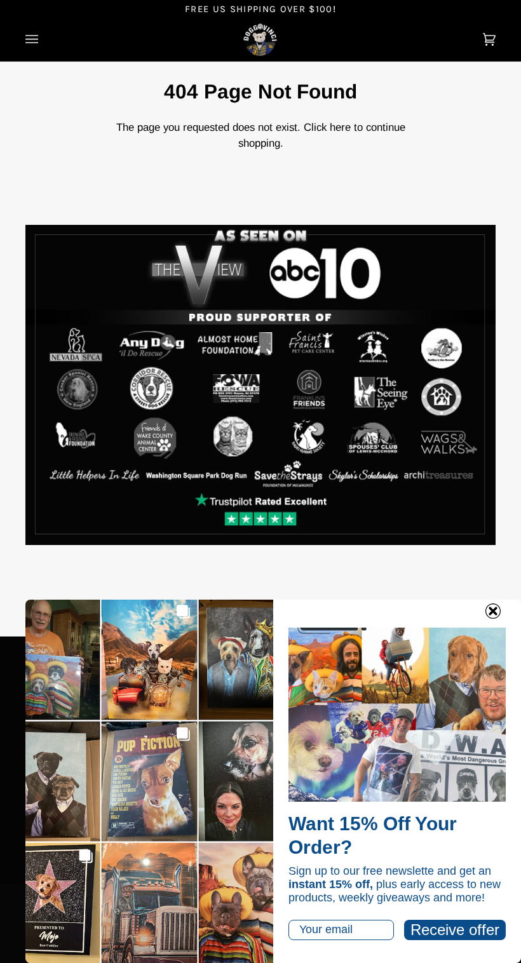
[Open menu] (44, 40)
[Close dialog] (493, 611)
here (340, 127)
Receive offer (454, 929)
